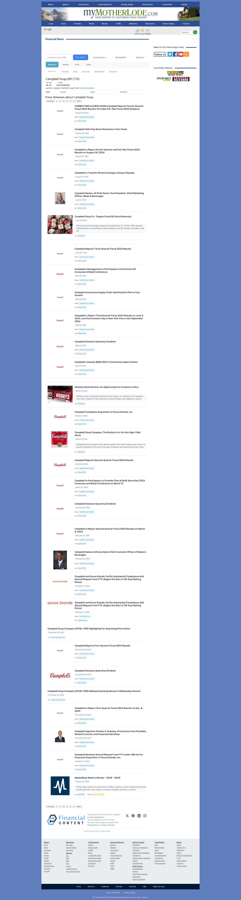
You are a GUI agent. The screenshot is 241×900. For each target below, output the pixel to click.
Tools (88, 64)
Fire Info (91, 866)
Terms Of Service (108, 825)
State (63, 23)
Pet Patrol (92, 863)
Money (105, 23)
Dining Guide (127, 4)
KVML (112, 863)
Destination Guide (94, 858)
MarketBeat (81, 235)
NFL (67, 856)
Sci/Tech (47, 869)
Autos (157, 850)
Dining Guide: (138, 842)
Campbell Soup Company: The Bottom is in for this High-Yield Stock (107, 434)
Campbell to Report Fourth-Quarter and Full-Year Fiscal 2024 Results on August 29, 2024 (107, 151)
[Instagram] (144, 819)
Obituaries (150, 23)
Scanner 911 (181, 848)
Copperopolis (138, 863)
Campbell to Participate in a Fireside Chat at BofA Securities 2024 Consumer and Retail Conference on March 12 (110, 482)
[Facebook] (133, 819)
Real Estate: (138, 866)
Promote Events (160, 855)
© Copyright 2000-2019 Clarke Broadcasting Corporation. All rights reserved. (120, 897)
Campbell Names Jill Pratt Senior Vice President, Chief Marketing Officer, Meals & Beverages (109, 194)
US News (77, 23)
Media (184, 4)
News (50, 4)
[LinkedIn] (139, 819)
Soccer (68, 866)
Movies (113, 845)
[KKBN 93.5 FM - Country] (181, 78)
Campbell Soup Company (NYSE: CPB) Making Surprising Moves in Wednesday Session (94, 691)
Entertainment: (117, 842)
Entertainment (105, 4)
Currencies (86, 71)
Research (123, 92)
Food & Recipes (116, 855)
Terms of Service (113, 892)
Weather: (70, 842)
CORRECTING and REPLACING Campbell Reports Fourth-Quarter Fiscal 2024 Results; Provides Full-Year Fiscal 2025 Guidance (109, 107)
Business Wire (82, 121)
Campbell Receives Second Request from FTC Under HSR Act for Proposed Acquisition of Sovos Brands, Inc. (109, 756)
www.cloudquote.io (97, 817)
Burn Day (69, 845)
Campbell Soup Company (86, 117)
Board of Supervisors (184, 855)
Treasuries (112, 71)
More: (179, 842)
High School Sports (73, 871)
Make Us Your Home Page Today (169, 47)
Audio (179, 845)
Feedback (105, 886)
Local (51, 23)
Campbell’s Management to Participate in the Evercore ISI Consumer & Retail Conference (105, 270)
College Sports (71, 869)
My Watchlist (120, 57)
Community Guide (94, 855)
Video (179, 853)
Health (90, 850)
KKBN (112, 869)
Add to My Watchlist (87, 88)
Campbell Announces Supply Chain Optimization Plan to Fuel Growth (107, 294)
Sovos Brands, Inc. (84, 616)
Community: (93, 842)
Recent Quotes (99, 57)
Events (90, 845)
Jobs (156, 845)
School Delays (168, 23)
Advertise (132, 886)
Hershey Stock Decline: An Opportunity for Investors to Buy (106, 387)
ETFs (77, 64)
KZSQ (112, 866)
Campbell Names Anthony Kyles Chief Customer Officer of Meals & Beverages (110, 553)
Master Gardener (139, 879)
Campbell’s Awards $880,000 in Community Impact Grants (106, 362)
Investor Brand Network (58, 637)
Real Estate (147, 4)
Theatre (113, 848)
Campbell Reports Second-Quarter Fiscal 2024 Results (104, 460)
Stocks (66, 64)
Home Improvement (140, 874)
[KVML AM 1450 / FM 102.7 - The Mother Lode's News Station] (175, 72)
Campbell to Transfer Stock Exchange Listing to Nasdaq (104, 172)
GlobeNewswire (82, 620)
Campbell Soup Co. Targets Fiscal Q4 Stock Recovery (103, 216)
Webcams (133, 23)
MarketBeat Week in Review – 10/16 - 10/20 (97, 777)
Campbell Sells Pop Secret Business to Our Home (101, 129)
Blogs (90, 853)
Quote (63, 92)
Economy (101, 794)
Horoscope (114, 850)
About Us (91, 886)
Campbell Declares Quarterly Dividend (95, 341)
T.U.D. (179, 858)
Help (144, 886)
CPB (75, 79)
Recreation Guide (94, 861)
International (99, 71)
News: (46, 842)
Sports (66, 4)
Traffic (118, 23)
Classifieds (167, 4)
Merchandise (159, 848)
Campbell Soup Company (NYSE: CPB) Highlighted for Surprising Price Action (89, 628)
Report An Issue (159, 886)
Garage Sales (159, 861)
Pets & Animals (160, 863)
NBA (67, 861)
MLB (67, 858)
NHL (67, 864)
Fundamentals (138, 869)
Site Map (119, 886)
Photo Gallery (182, 861)
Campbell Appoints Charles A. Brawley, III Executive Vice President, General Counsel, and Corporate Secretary (111, 732)
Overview (65, 71)
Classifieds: (159, 842)
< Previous (50, 101)
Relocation (136, 877)
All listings (136, 845)
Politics (46, 861)
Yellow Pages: (182, 866)
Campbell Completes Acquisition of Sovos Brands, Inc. (104, 412)
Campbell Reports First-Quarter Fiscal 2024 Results (102, 645)
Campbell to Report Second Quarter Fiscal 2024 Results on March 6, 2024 (110, 530)
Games (112, 853)
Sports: (69, 853)
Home (78, 886)
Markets (52, 64)
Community (83, 4)
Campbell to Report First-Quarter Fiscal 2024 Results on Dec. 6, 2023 (109, 709)
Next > (79, 101)
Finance (135, 871)
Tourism (186, 23)
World (91, 23)
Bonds (95, 794)
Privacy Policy (92, 825)
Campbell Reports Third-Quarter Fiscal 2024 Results (103, 248)
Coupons (180, 863)
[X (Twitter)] (127, 819)
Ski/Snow (69, 850)
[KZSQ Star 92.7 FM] (163, 78)
